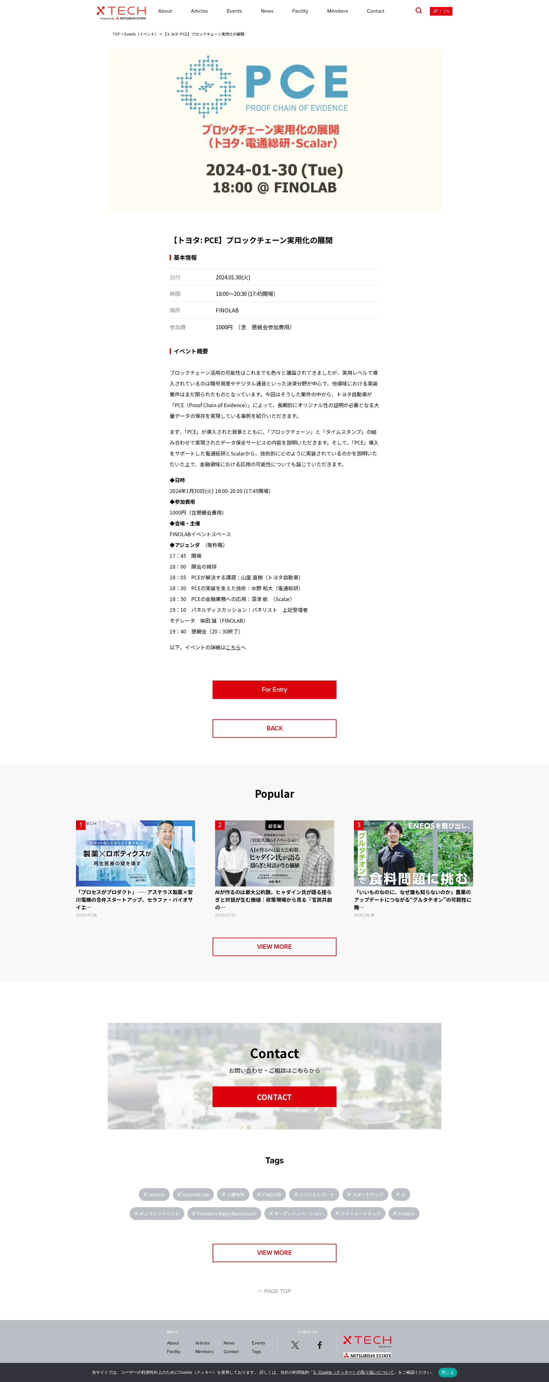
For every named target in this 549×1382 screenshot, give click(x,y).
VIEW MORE (274, 947)
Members (337, 11)
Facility (300, 11)
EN (447, 11)
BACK (275, 728)
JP (435, 11)
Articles (199, 11)
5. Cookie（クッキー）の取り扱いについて (353, 1372)
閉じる (448, 1372)
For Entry (274, 690)
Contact (375, 11)
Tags (256, 1351)
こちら (233, 647)
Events (234, 11)
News (267, 11)
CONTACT (274, 1096)
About (165, 11)
